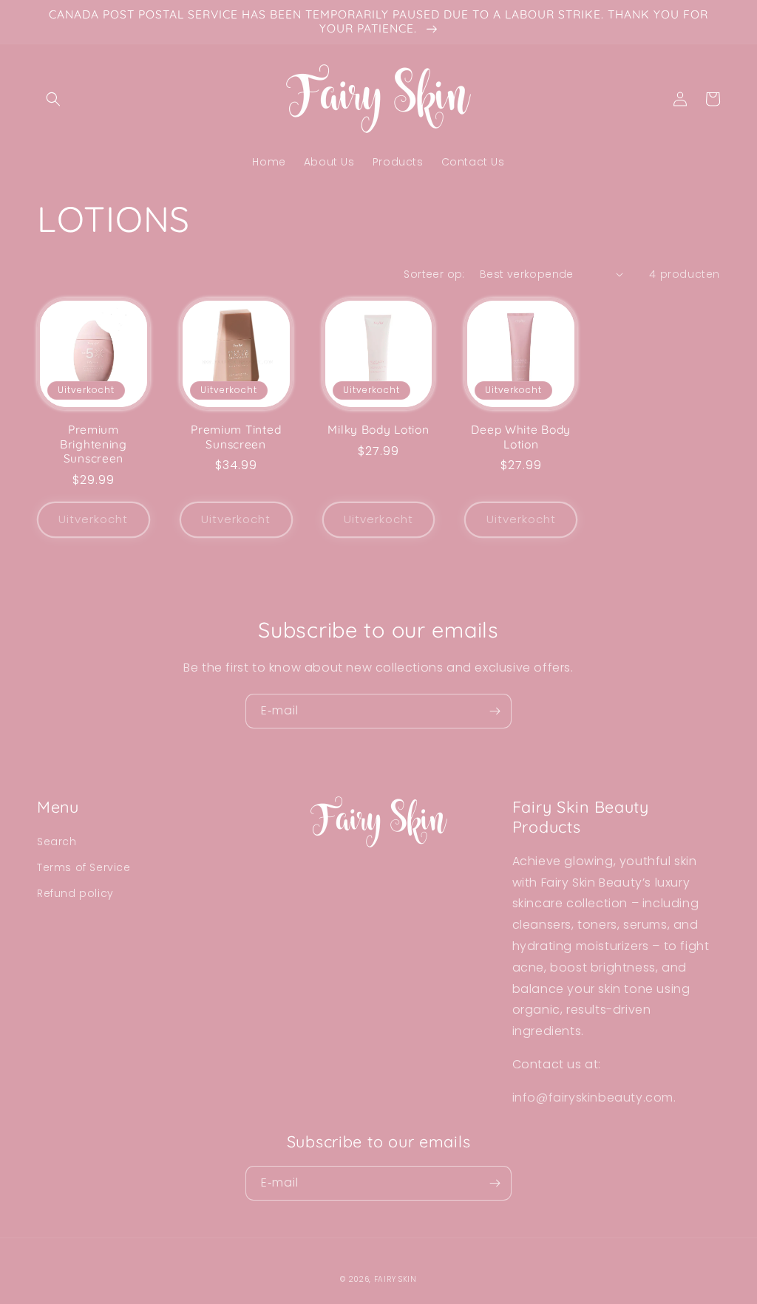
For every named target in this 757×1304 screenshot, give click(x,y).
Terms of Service (84, 867)
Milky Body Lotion (378, 430)
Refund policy (75, 893)
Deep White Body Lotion (521, 437)
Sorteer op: (434, 274)
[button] (53, 99)
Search (57, 841)
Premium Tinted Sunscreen (236, 437)
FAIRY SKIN (395, 1279)
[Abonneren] (494, 711)
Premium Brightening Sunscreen (93, 444)
